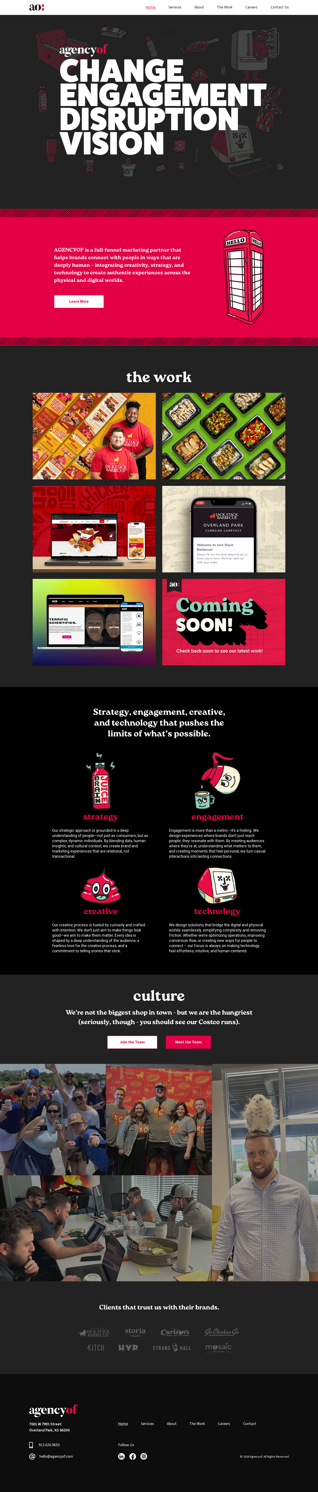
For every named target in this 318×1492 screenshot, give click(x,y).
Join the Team (132, 1042)
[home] (36, 7)
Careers (251, 7)
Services (174, 7)
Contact (249, 1423)
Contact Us (280, 7)
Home (150, 7)
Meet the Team (188, 1042)
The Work (224, 7)
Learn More (79, 301)
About (199, 7)
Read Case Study (67, 458)
